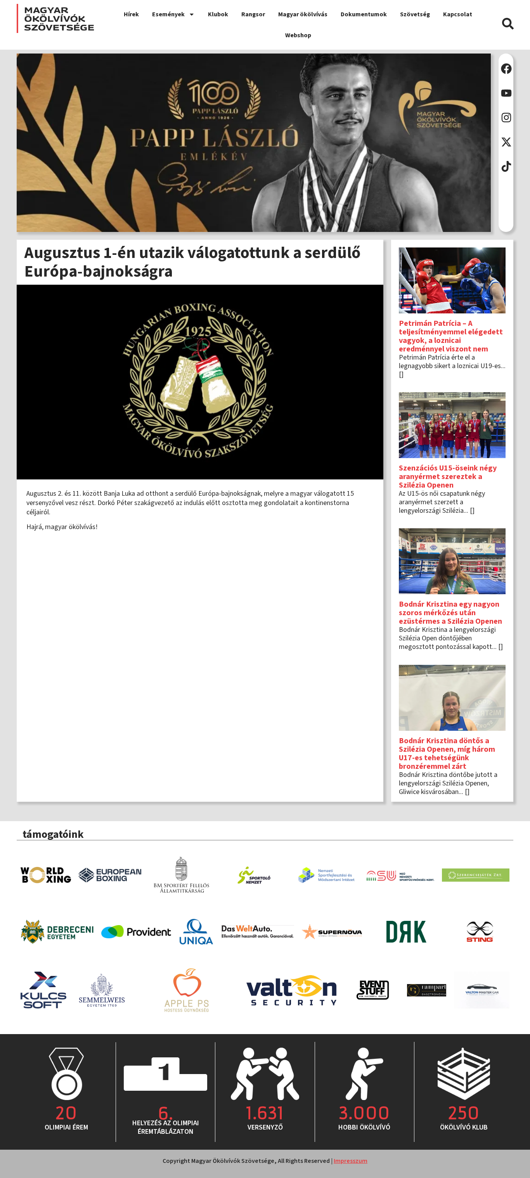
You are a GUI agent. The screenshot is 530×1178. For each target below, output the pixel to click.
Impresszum (350, 1161)
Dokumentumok (364, 14)
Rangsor (253, 14)
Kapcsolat (457, 14)
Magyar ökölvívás (302, 14)
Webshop (298, 35)
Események (168, 14)
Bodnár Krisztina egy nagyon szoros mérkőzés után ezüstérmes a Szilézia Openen (450, 613)
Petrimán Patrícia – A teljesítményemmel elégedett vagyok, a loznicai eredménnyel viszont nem (451, 336)
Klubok (218, 14)
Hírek (131, 14)
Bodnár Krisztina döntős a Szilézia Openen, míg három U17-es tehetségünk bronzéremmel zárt (447, 753)
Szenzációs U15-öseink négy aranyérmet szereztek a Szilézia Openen (448, 477)
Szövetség (415, 14)
